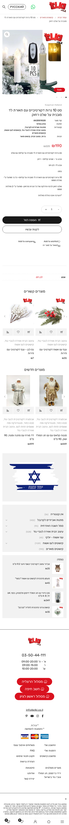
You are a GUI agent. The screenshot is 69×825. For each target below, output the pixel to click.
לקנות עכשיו (32, 229)
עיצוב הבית (36, 136)
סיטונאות (30, 767)
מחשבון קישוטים (48, 756)
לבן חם (39, 277)
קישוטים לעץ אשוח (12, 130)
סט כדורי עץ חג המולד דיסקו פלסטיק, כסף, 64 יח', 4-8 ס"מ (29, 594)
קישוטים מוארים (46, 17)
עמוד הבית (62, 17)
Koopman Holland (53, 105)
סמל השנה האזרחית (51, 525)
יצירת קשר (29, 778)
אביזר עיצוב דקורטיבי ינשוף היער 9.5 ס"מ (31, 564)
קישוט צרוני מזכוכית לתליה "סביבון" (34, 607)
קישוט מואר (25, 136)
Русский (17, 7)
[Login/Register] (35, 821)
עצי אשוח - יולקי (54, 537)
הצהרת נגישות (27, 761)
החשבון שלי (50, 745)
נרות (44, 136)
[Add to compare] (27, 241)
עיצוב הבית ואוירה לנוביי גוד (34, 130)
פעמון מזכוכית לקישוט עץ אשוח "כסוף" (32, 578)
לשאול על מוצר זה (50, 245)
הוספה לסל (30, 220)
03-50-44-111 (34, 655)
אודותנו (30, 773)
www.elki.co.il (11, 814)
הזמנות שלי (50, 750)
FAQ (32, 750)
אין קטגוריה (57, 514)
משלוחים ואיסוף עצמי (23, 745)
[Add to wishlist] (53, 241)
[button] (7, 34)
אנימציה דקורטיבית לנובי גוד (52, 419)
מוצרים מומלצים (53, 767)
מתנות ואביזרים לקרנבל (35, 127)
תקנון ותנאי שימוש (25, 756)
